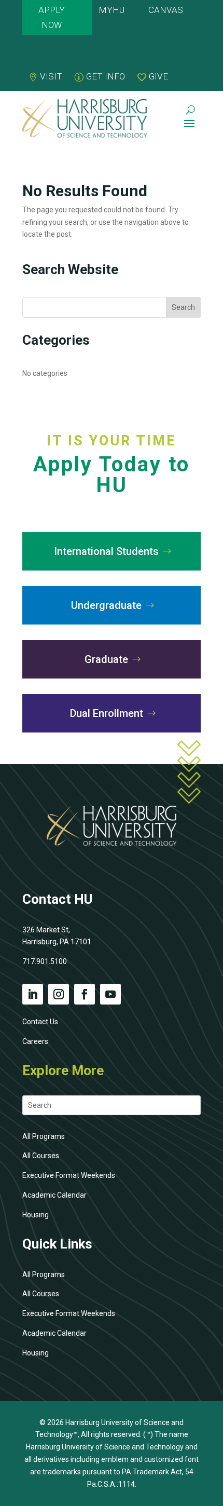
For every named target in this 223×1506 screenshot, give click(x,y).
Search (183, 307)
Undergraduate (106, 605)
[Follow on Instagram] (58, 994)
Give (158, 76)
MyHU (111, 10)
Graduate (106, 659)
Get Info (105, 76)
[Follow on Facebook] (84, 994)
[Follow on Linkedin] (32, 994)
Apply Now (51, 17)
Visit (51, 76)
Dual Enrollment (106, 713)
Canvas (165, 10)
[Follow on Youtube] (110, 994)
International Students (106, 551)
